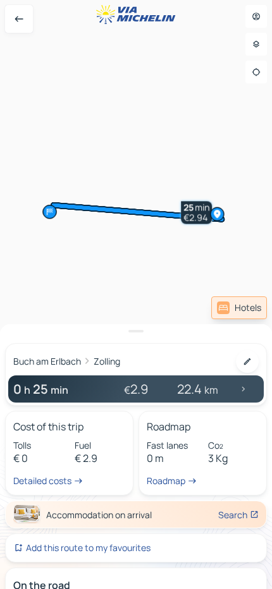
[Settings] (256, 44)
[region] (136, 294)
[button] (205, 193)
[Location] (256, 72)
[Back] (19, 19)
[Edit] (247, 361)
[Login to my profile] (256, 16)
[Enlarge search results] (136, 331)
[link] (239, 307)
